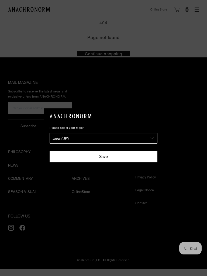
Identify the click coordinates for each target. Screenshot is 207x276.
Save (103, 156)
